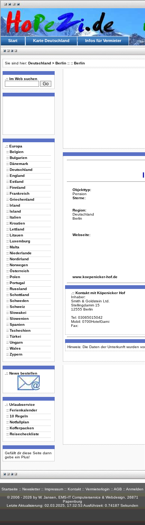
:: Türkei (13, 336)
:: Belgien (14, 152)
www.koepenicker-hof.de (94, 277)
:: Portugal (15, 283)
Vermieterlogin (98, 489)
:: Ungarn (14, 342)
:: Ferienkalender (21, 410)
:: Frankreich (17, 193)
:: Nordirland (17, 259)
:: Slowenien (17, 318)
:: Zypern (14, 354)
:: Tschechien (18, 330)
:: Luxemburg (18, 241)
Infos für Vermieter (103, 40)
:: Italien (13, 217)
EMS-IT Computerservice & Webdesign (91, 497)
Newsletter (31, 489)
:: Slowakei (16, 313)
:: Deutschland (19, 170)
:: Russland (16, 289)
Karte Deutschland (51, 40)
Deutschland (39, 63)
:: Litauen (14, 235)
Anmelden (135, 489)
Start (12, 40)
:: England (15, 176)
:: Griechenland (20, 199)
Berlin (60, 63)
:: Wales (13, 348)
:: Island (13, 211)
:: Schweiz (15, 307)
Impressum (54, 489)
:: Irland (13, 205)
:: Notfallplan (17, 422)
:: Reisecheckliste (22, 434)
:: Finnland (15, 187)
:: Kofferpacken (20, 428)
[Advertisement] (27, 115)
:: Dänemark (17, 164)
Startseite (9, 489)
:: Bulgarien (16, 158)
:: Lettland (15, 229)
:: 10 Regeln (17, 416)
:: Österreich (17, 271)
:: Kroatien (15, 223)
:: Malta (12, 247)
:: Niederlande (19, 253)
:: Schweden (17, 301)
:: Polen (13, 277)
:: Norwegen (17, 265)
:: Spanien (15, 324)
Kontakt (74, 489)
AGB (118, 489)
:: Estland (14, 181)
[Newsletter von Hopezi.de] (28, 389)
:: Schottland (17, 295)
